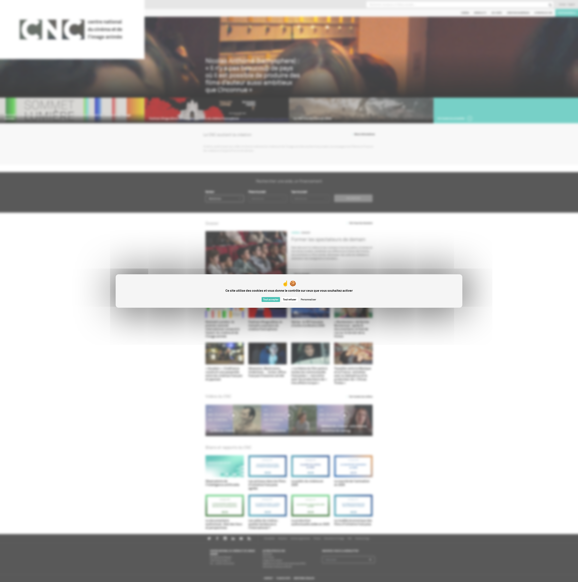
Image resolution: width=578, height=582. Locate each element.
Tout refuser (289, 299)
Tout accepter (270, 299)
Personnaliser (308, 299)
